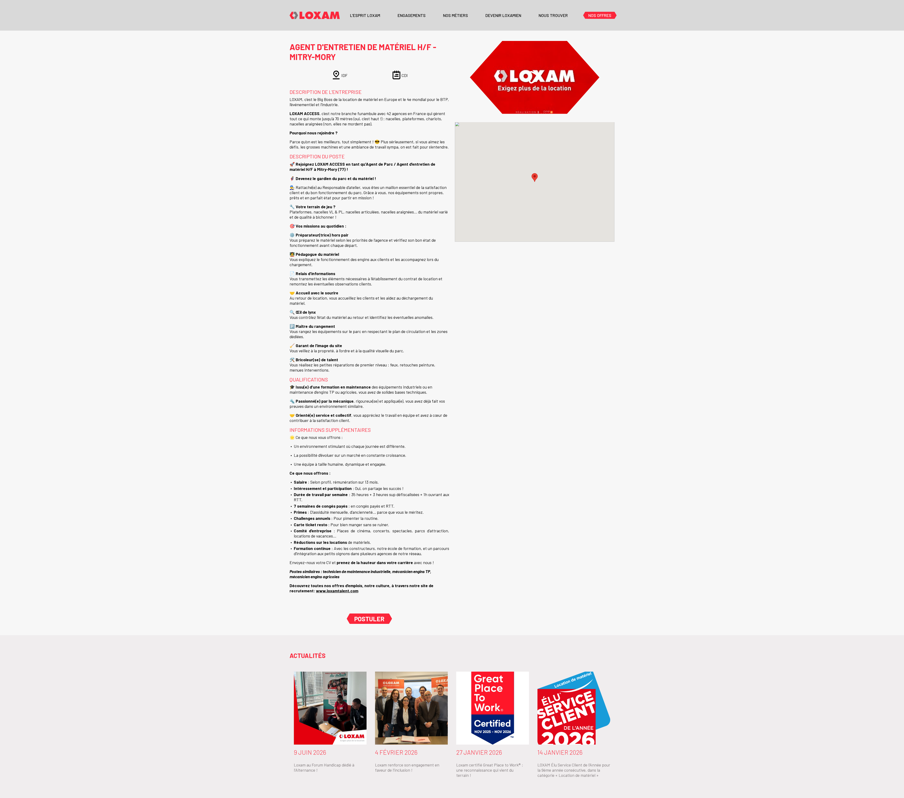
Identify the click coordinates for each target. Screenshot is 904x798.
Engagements (412, 15)
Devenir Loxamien (503, 15)
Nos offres (599, 15)
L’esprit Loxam (365, 15)
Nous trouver (553, 15)
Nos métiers (455, 15)
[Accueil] (315, 15)
